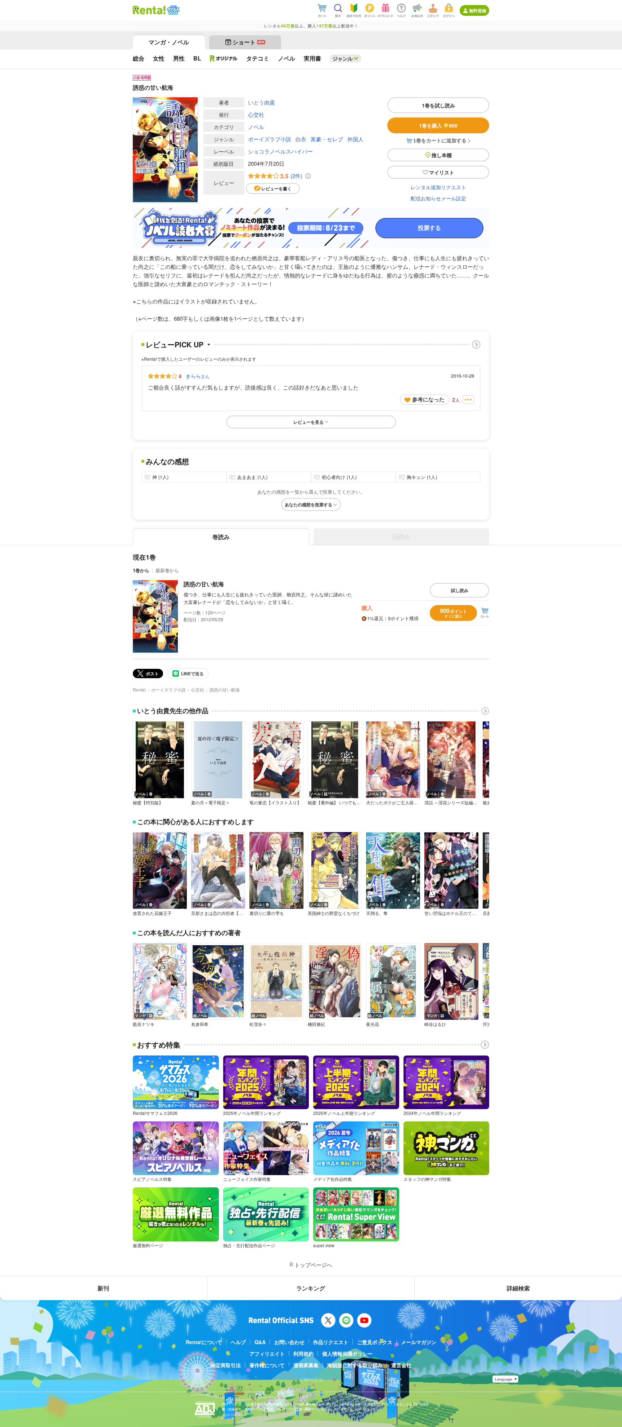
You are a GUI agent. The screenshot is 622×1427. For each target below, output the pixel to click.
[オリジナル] (224, 58)
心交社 (256, 114)
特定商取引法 (226, 1365)
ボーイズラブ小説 (269, 139)
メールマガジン (418, 1342)
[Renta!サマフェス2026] (173, 10)
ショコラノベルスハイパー (280, 151)
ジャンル (343, 58)
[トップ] (149, 10)
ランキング (310, 1288)
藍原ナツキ (143, 1024)
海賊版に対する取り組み (355, 1365)
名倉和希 (199, 1024)
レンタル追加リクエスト (438, 187)
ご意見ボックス (374, 1342)
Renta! (139, 689)
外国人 (355, 139)
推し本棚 (442, 155)
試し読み (459, 590)
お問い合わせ (289, 1342)
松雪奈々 (258, 1024)
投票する (429, 228)
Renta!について (204, 1342)
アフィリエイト (267, 1353)
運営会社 (401, 1365)
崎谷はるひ (435, 1024)
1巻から (141, 570)
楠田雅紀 (316, 1024)
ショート (249, 42)
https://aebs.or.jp (234, 1414)
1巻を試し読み (438, 105)
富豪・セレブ (327, 139)
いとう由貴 (261, 102)
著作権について (267, 1365)
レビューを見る (308, 422)
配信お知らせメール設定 (438, 198)
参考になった (428, 399)
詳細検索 (518, 1288)
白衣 (301, 139)
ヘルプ (238, 1342)
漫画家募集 (306, 1365)
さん (197, 375)
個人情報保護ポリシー (347, 1353)
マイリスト (441, 172)
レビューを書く (276, 188)
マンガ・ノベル (169, 42)
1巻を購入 (438, 125)
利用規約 (303, 1353)
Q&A (260, 1342)
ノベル (256, 126)
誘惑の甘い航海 (204, 584)
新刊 (103, 1288)
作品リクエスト (330, 1342)
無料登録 (477, 10)
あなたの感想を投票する (308, 504)
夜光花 (372, 1024)
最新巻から (167, 570)
